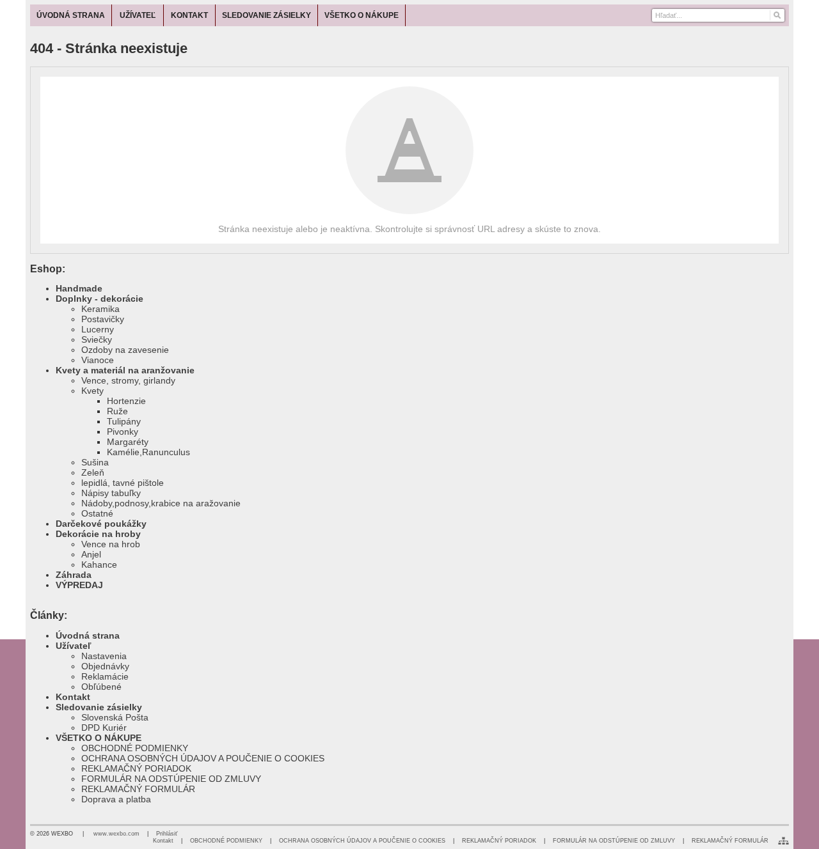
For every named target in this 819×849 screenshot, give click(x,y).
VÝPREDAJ (79, 585)
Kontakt (73, 697)
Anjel (91, 554)
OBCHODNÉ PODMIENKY (134, 748)
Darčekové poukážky (101, 523)
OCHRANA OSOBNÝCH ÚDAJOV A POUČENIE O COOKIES (202, 758)
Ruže (117, 411)
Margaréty (127, 442)
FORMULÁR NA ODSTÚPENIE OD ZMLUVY (171, 779)
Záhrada (73, 575)
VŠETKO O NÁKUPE (98, 738)
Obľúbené (101, 687)
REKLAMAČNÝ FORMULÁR (138, 789)
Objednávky (105, 666)
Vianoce (97, 360)
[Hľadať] (776, 15)
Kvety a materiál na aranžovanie (125, 370)
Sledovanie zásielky (99, 707)
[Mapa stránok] (783, 841)
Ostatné (97, 513)
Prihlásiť (166, 833)
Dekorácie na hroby (98, 534)
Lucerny (97, 329)
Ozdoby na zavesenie (125, 350)
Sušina (95, 462)
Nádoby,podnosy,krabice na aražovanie (161, 503)
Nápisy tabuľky (111, 493)
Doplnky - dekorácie (99, 298)
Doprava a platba (116, 799)
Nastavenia (104, 656)
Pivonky (122, 431)
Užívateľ (73, 646)
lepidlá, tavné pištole (122, 483)
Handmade (79, 288)
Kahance (99, 564)
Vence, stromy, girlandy (128, 380)
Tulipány (124, 421)
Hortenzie (126, 401)
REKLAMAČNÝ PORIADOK (136, 768)
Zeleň (92, 472)
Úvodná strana (88, 635)
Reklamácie (105, 676)
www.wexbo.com (116, 833)
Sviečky (96, 339)
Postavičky (102, 319)
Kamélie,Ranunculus (148, 452)
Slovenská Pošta (114, 717)
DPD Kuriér (104, 727)
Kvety (92, 391)
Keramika (100, 309)
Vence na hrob (110, 544)
